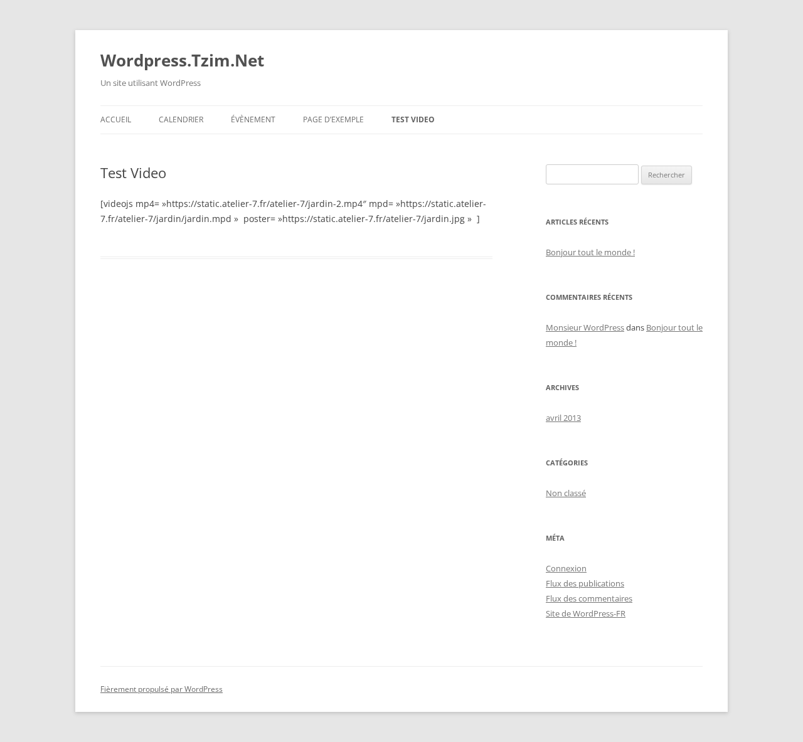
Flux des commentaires (589, 598)
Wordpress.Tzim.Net (182, 60)
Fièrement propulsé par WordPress (161, 689)
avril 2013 (563, 417)
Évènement (253, 119)
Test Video (413, 119)
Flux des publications (585, 583)
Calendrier (181, 119)
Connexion (566, 568)
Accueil (115, 119)
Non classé (566, 493)
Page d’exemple (333, 119)
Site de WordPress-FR (585, 613)
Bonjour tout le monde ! (590, 252)
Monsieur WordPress (585, 327)
